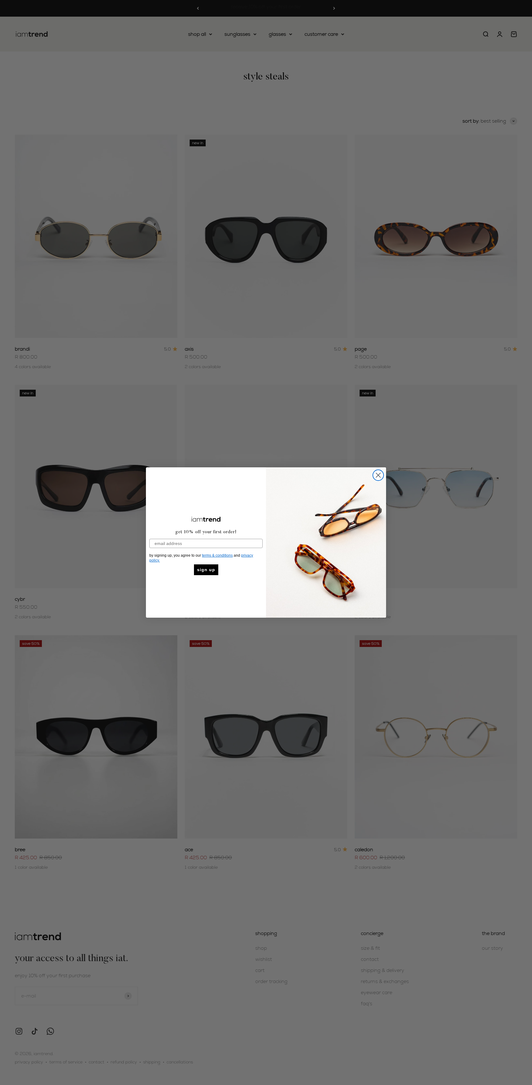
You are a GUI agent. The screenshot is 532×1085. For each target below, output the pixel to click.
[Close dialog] (378, 475)
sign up (206, 569)
